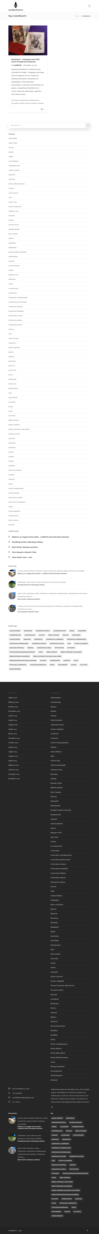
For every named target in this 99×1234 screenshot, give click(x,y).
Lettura (22, 103)
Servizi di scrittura (15, 470)
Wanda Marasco (14, 520)
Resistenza (12, 447)
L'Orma (11, 284)
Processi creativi (14, 434)
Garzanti (11, 261)
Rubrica (11, 461)
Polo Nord (12, 416)
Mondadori (12, 370)
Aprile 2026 (12, 698)
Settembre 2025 (14, 711)
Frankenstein (13, 256)
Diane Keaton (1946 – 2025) (22, 557)
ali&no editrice (15, 631)
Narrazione (12, 379)
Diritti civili (13, 202)
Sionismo (12, 475)
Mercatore (12, 361)
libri (69, 643)
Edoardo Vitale (14, 225)
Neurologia (12, 384)
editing (16, 100)
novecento (71, 648)
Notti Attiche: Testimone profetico (25, 547)
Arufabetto (18, 65)
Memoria (11, 356)
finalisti (65, 635)
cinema (71, 631)
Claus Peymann (13, 161)
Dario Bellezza (13, 193)
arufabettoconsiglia (43, 631)
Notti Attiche (13, 397)
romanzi (40, 103)
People (11, 406)
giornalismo (76, 635)
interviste (27, 639)
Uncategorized (13, 516)
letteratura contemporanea (76, 639)
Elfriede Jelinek (14, 229)
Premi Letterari (14, 420)
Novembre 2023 (14, 779)
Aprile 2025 (12, 729)
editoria (42, 635)
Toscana (73, 665)
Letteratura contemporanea (18, 297)
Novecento (33, 103)
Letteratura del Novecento (18, 302)
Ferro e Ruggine (53, 635)
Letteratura (24, 100)
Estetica (11, 238)
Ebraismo (12, 216)
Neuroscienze (13, 388)
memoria (30, 648)
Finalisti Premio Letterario (18, 252)
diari (10, 197)
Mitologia (12, 366)
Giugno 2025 (13, 725)
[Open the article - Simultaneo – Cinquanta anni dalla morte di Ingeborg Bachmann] (27, 40)
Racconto (12, 438)
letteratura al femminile (54, 639)
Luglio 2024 (12, 752)
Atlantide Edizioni (59, 631)
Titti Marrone (62, 665)
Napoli (11, 375)
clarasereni (82, 631)
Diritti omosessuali (15, 206)
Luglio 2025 (12, 720)
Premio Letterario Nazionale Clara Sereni (47, 656)
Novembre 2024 (14, 738)
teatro (11, 506)
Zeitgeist (12, 525)
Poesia (11, 411)
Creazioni (12, 179)
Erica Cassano (13, 234)
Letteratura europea (16, 306)
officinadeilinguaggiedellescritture (22, 652)
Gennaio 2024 (13, 770)
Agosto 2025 (12, 716)
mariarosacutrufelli (17, 648)
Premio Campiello (14, 425)
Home (77, 16)
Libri (27, 103)
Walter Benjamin (15, 669)
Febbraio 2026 (13, 702)
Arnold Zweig (13, 143)
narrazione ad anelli (44, 648)
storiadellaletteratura (38, 665)
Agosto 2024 (12, 747)
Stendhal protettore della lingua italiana (27, 542)
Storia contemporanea (16, 488)
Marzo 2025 (12, 734)
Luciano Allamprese (81, 643)
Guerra (11, 270)
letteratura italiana (57, 643)
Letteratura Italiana (16, 316)
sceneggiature (55, 660)
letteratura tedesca (15, 325)
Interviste (12, 279)
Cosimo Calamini (14, 170)
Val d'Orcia (83, 665)
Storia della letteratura (17, 502)
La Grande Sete (13, 288)
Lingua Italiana (14, 338)
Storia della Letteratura (18, 665)
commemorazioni (14, 166)
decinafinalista (30, 635)
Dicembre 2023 (14, 774)
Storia (11, 484)
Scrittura (67, 660)
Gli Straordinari (14, 266)
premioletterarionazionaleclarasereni (23, 660)
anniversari (28, 631)
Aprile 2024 (12, 761)
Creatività (12, 175)
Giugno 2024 (13, 756)
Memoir (11, 352)
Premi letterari (52, 652)
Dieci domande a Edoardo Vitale (24, 552)
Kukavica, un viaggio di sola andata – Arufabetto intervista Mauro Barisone (40, 537)
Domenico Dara (14, 211)
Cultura (11, 188)
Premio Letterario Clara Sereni (19, 429)
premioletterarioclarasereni (20, 656)
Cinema (11, 156)
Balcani (11, 147)
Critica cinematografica (17, 184)
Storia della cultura (16, 497)
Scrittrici (12, 466)
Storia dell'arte (14, 493)
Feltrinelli (12, 243)
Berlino (11, 152)
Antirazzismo (13, 138)
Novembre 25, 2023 (30, 65)
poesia (41, 652)
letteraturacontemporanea (19, 643)
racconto (43, 660)
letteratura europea (39, 643)
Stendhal (12, 479)
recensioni (12, 443)
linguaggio (12, 343)
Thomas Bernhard (14, 511)
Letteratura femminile (16, 311)
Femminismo (13, 247)
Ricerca (11, 452)
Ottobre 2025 (13, 707)
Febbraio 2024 (13, 765)
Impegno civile (13, 275)
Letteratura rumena (15, 320)
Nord (10, 393)
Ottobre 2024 (13, 743)
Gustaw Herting (15, 639)
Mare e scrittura (14, 347)
